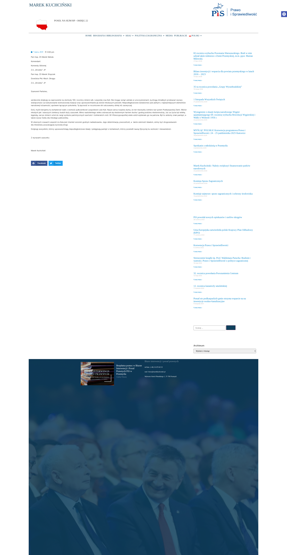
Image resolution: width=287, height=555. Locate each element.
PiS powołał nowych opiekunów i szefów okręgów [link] (218, 217)
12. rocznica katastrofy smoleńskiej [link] (210, 286)
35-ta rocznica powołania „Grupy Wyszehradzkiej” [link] (218, 86)
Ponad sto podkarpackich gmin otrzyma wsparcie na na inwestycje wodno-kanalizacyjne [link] (220, 300)
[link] (284, 14)
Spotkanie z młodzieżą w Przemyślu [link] (211, 145)
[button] (39, 163)
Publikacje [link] (180, 35)
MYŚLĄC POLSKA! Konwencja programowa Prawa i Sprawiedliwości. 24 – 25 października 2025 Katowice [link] (219, 131)
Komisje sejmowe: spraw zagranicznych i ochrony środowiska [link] (223, 193)
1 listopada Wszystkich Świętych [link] (209, 99)
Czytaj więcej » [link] (198, 65)
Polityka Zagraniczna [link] (148, 35)
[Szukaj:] (210, 328)
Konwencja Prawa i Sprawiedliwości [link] (211, 245)
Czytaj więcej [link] (121, 377)
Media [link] (169, 35)
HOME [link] (88, 35)
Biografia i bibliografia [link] (107, 35)
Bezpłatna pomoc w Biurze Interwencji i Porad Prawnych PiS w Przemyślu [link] (129, 369)
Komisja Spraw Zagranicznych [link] (208, 181)
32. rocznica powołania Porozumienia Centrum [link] (216, 273)
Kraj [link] (128, 35)
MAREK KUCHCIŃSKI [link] (50, 5)
